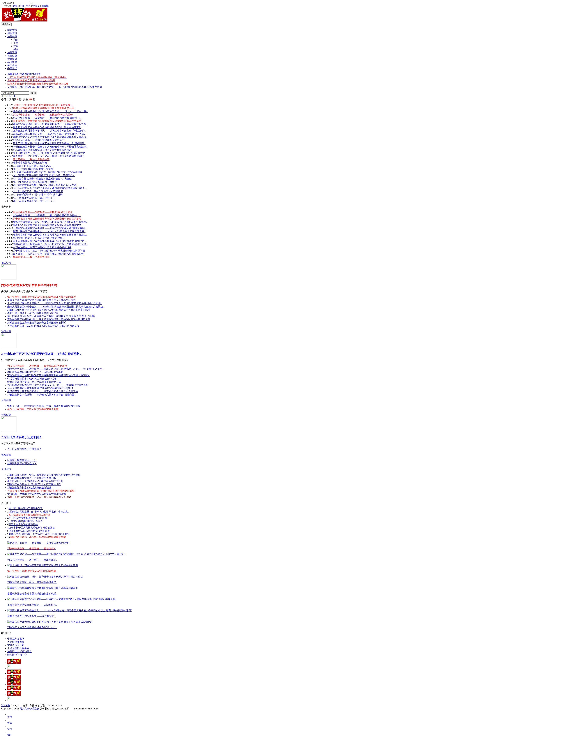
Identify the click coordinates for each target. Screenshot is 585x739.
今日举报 (12, 68)
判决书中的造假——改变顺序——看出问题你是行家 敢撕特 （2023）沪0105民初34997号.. (55, 369)
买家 (15, 49)
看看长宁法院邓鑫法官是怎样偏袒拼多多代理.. (32, 593)
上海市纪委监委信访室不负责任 (26, 521)
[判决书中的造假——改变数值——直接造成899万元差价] (38, 543)
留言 (28, 6)
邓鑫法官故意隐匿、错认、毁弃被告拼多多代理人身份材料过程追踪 (43, 474)
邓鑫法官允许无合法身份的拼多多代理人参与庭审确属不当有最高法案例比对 (48, 309)
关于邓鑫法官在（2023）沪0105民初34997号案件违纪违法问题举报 (49, 153)
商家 (15, 39)
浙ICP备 (5, 705)
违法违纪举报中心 (17, 654)
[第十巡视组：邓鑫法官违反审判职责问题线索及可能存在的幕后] (42, 565)
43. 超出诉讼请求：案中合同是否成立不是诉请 (38, 191)
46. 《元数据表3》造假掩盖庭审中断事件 (35, 182)
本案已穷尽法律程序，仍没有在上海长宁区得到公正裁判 (39, 534)
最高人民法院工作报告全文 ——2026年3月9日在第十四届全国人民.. (49, 134)
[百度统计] (14, 700)
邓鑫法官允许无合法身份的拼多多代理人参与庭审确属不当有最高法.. (50, 137)
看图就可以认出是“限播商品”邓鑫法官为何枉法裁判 (35, 481)
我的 (9, 735)
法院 (15, 46)
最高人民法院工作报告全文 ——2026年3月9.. (31, 616)
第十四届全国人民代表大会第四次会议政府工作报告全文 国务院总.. (49, 143)
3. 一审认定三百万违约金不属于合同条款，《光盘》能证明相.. (41, 353)
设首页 (36, 6)
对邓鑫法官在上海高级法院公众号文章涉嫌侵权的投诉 (42, 150)
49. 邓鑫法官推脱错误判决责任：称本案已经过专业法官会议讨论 (47, 172)
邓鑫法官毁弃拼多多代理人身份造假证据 (29, 487)
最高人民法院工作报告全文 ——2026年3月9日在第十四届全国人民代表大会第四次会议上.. (55, 306)
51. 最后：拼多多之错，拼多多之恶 (32, 166)
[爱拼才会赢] (14, 662)
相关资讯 (12, 33)
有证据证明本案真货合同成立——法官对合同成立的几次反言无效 (42, 391)
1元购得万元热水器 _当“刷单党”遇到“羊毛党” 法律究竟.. (39, 511)
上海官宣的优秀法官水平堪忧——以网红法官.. (32, 605)
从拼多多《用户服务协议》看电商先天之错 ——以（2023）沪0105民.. (50, 111)
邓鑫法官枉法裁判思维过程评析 (24, 74)
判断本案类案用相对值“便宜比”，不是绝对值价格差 (35, 372)
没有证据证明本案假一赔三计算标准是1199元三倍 (34, 382)
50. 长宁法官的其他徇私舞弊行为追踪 (33, 169)
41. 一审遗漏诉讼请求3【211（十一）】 (34, 198)
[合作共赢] (14, 684)
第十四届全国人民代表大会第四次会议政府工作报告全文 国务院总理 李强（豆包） (51, 316)
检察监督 (12, 55)
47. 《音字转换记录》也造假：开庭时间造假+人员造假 (42, 178)
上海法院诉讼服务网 (18, 648)
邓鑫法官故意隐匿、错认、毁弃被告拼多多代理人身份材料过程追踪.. (50, 124)
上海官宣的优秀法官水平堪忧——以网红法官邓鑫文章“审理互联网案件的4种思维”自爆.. (54, 303)
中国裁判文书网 (15, 638)
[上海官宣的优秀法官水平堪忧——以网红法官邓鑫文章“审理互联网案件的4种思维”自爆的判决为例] (61, 599)
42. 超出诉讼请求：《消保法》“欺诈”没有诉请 (38, 194)
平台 (15, 43)
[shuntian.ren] (14, 689)
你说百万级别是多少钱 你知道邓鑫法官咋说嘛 (32, 378)
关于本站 (12, 65)
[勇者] (14, 694)
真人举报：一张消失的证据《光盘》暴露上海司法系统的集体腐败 (48, 156)
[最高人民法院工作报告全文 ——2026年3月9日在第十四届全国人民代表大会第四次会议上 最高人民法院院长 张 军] (69, 610)
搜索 (9, 723)
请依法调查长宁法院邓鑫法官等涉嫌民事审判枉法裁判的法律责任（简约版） (48, 375)
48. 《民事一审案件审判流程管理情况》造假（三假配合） (44, 175)
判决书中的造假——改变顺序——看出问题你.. (32, 559)
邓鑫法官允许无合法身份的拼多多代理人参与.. (32, 627)
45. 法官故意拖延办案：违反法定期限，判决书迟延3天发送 (44, 185)
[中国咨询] (14, 668)
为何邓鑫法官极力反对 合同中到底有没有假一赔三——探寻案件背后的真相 (47, 385)
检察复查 (12, 59)
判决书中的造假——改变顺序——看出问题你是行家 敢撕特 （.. (47, 118)
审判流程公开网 (15, 645)
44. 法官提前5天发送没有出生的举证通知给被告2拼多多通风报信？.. (49, 188)
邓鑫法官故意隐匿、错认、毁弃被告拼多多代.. (32, 582)
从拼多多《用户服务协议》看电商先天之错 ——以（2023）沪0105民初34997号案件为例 (54, 87)
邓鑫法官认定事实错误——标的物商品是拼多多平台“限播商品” (41, 394)
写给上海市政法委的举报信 (23, 524)
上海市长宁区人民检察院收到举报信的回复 (32, 527)
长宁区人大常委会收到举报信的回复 (28, 518)
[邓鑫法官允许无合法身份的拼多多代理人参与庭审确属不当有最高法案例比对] (50, 621)
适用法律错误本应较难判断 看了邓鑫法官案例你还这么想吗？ (40, 388)
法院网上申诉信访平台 (19, 651)
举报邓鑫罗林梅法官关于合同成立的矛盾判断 (31, 478)
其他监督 (12, 62)
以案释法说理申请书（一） (22, 460)
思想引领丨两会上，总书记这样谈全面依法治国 (38, 140)
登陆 (15, 6)
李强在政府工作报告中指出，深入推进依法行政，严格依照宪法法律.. (50, 146)
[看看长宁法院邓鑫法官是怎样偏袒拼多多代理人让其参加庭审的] (42, 588)
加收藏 (45, 6)
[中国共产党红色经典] (14, 678)
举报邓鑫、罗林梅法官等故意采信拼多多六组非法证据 (36, 494)
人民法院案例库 (15, 642)
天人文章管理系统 (29, 708)
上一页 (5, 96)
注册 (21, 6)
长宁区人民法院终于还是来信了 (21, 437)
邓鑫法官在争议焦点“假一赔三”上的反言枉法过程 (34, 484)
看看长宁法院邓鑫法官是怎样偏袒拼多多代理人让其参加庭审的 (47, 127)
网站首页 (12, 30)
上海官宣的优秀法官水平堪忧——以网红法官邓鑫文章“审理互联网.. (49, 130)
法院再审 (12, 52)
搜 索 (33, 93)
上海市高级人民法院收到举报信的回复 (29, 531)
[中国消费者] (14, 673)
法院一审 (12, 36)
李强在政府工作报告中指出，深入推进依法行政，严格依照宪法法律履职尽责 (48, 319)
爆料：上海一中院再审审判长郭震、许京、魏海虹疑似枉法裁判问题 (43, 406)
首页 (9, 717)
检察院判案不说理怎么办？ (22, 463)
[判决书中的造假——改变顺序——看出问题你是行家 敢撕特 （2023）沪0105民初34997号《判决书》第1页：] (66, 554)
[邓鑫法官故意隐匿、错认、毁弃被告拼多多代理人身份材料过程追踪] (45, 576)
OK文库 (73, 711)
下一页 (12, 96)
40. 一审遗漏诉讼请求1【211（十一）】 (34, 201)
